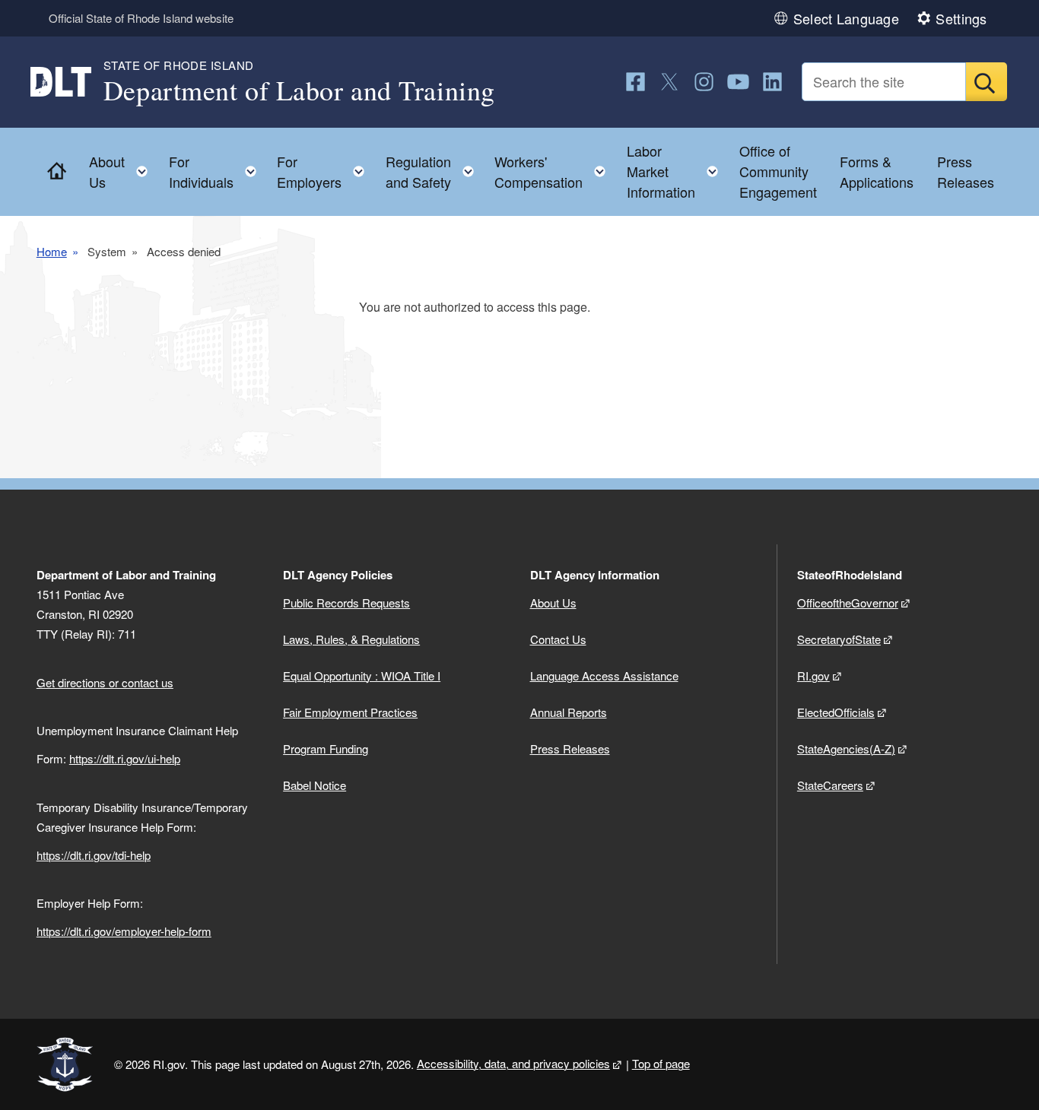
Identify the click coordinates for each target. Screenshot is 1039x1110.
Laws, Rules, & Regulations (351, 639)
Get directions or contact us (105, 682)
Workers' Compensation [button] (554, 171)
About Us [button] (123, 171)
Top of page (661, 1063)
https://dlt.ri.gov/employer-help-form (124, 931)
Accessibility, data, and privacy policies (513, 1063)
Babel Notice (314, 785)
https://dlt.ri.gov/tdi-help (94, 855)
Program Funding (325, 748)
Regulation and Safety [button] (434, 171)
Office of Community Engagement (778, 171)
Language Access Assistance (604, 675)
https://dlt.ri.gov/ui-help (124, 758)
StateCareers (830, 785)
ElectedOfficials (836, 712)
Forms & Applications (876, 171)
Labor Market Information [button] (677, 171)
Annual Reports (568, 712)
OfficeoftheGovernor (847, 602)
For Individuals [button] (217, 171)
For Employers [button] (325, 171)
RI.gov (813, 675)
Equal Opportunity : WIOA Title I (361, 675)
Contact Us (558, 639)
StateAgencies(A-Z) (846, 748)
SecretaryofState (839, 639)
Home (52, 251)
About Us (553, 602)
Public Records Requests (346, 602)
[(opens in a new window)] (635, 82)
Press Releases (965, 171)
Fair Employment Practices (350, 712)
